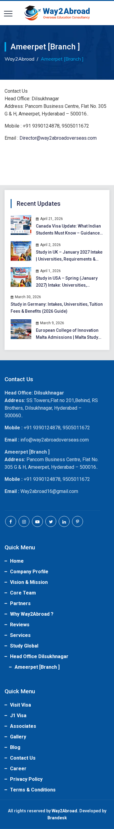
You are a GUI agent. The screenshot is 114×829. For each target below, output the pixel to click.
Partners (20, 603)
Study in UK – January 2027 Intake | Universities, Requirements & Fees (69, 256)
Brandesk (57, 817)
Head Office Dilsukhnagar (39, 656)
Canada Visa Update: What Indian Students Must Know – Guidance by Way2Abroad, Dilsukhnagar (68, 230)
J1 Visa (18, 715)
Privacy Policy (26, 779)
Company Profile (29, 571)
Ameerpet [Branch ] (37, 667)
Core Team (23, 593)
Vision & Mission (29, 582)
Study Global (24, 646)
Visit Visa (20, 705)
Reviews (19, 625)
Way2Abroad (64, 810)
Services (20, 635)
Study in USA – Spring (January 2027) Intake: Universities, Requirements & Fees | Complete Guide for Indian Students (68, 282)
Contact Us (23, 758)
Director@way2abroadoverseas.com (58, 138)
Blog (15, 747)
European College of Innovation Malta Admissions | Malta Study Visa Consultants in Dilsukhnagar (68, 334)
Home (17, 561)
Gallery (18, 737)
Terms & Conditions (33, 790)
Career (18, 768)
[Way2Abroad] (57, 13)
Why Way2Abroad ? (32, 614)
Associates (23, 726)
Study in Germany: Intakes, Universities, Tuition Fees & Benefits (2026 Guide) (57, 308)
